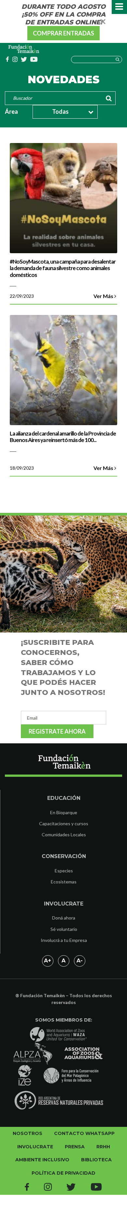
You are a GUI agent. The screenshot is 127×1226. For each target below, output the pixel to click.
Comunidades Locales (64, 834)
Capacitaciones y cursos (63, 823)
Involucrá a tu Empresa (64, 940)
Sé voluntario (63, 929)
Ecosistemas (64, 881)
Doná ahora (63, 917)
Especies (64, 870)
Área (11, 111)
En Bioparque (63, 812)
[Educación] (24, 49)
